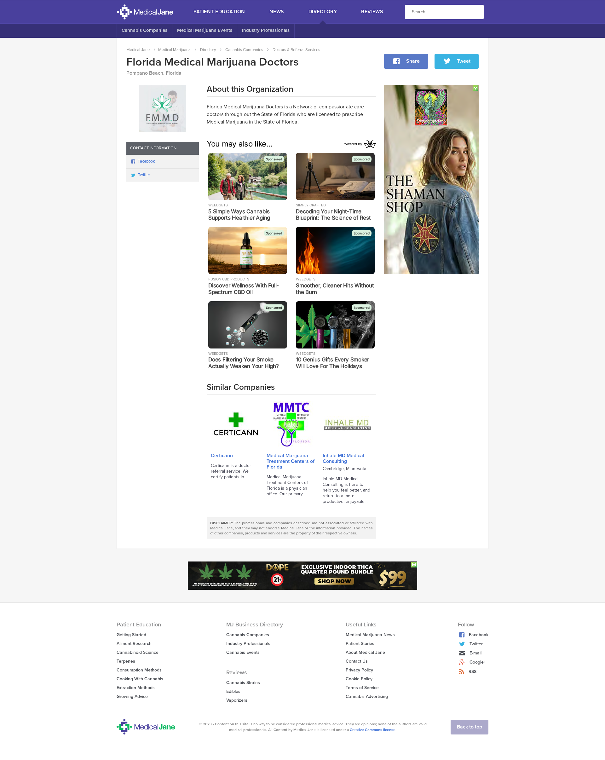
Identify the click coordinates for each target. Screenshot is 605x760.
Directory (322, 12)
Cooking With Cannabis (140, 679)
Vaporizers (236, 700)
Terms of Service (362, 687)
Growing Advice (132, 696)
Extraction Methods (136, 687)
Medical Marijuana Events (204, 30)
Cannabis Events (243, 652)
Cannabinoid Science (137, 652)
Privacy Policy (359, 670)
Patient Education (219, 12)
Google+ (478, 662)
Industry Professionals (266, 30)
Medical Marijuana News (370, 634)
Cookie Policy (359, 679)
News (276, 12)
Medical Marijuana (174, 49)
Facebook (146, 161)
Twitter (144, 174)
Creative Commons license (372, 730)
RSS (472, 671)
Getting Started (131, 634)
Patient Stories (360, 643)
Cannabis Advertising (367, 696)
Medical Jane (138, 49)
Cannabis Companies (144, 30)
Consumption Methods (139, 670)
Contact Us (357, 661)
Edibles (233, 691)
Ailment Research (134, 643)
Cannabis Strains (243, 682)
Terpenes (126, 661)
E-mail (475, 653)
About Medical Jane (365, 652)
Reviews (372, 12)
